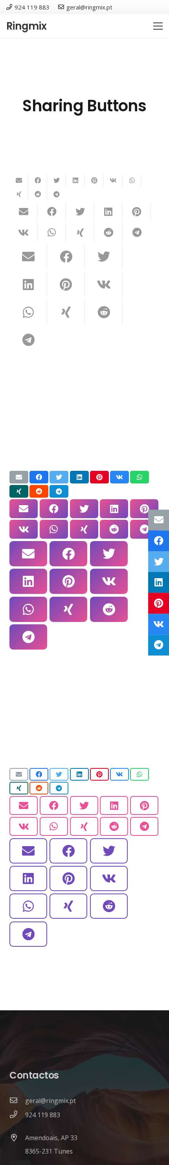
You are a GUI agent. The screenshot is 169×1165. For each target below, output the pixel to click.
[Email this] (18, 180)
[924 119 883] (17, 1115)
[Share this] (37, 180)
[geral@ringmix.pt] (17, 1101)
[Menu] (158, 26)
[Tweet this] (56, 180)
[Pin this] (94, 180)
